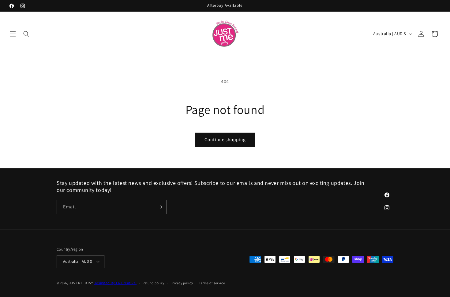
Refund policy (153, 283)
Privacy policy (182, 283)
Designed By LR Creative (115, 282)
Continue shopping (225, 139)
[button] (13, 34)
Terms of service (212, 283)
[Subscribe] (160, 207)
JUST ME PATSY (81, 283)
